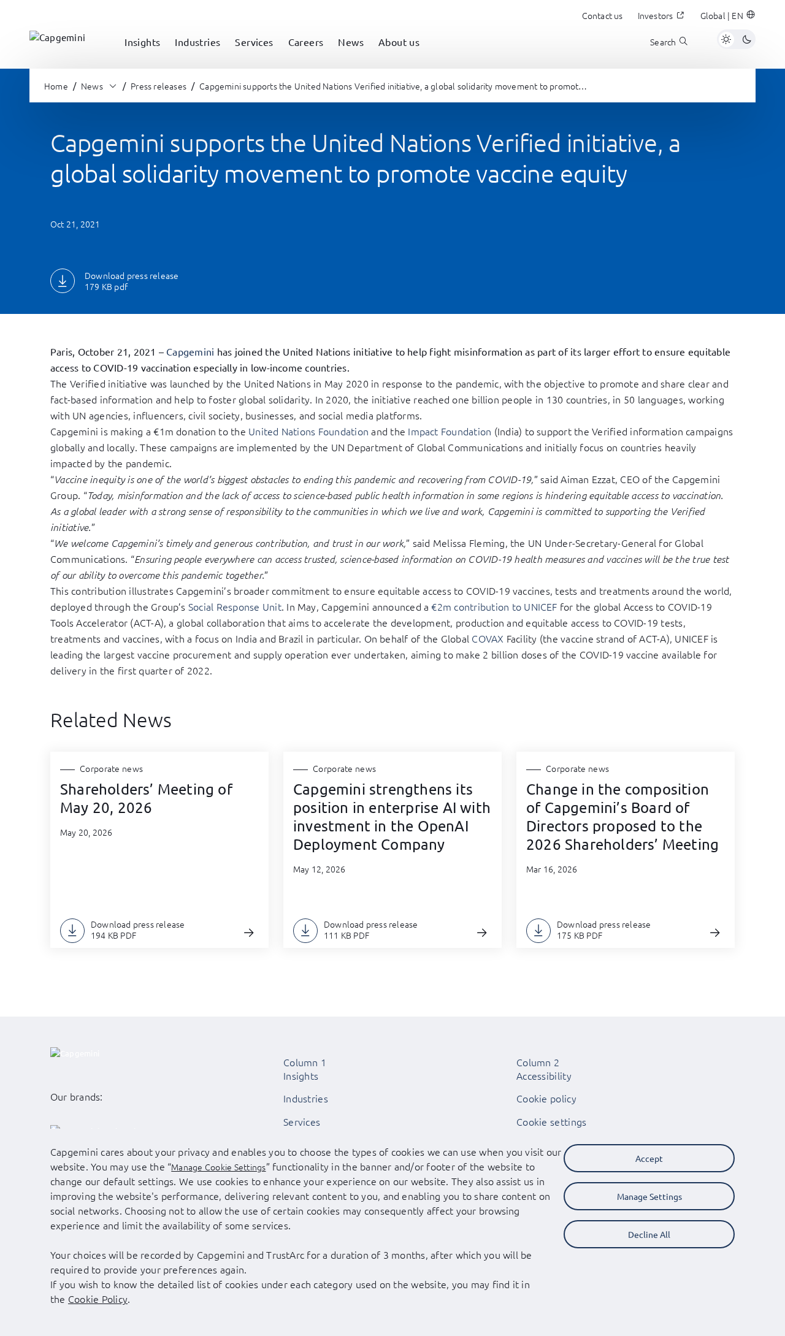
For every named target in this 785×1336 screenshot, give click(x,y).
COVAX (488, 638)
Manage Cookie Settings (218, 1167)
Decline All (649, 1234)
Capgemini (190, 351)
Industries (305, 1098)
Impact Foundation (449, 431)
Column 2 (537, 1062)
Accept (649, 1158)
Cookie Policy (98, 1298)
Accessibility (544, 1075)
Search (663, 42)
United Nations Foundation (308, 431)
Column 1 (304, 1062)
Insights (300, 1075)
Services (301, 1121)
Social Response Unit (234, 606)
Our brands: (76, 1096)
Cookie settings (551, 1121)
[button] (728, 15)
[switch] (736, 39)
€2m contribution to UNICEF (494, 606)
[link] (57, 39)
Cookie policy (546, 1098)
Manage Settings (649, 1196)
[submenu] (142, 55)
